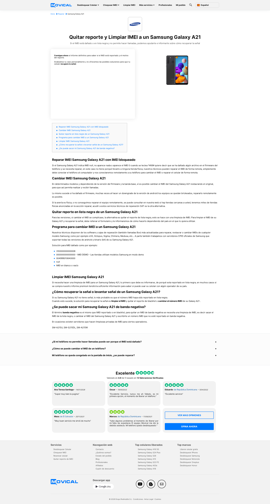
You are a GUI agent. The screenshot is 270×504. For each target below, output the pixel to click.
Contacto (100, 449)
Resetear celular (60, 456)
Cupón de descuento (105, 469)
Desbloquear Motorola (190, 459)
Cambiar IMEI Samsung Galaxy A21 (74, 130)
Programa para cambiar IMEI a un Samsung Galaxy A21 (84, 137)
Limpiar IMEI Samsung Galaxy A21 (74, 141)
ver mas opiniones (189, 415)
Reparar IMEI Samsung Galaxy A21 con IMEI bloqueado (83, 127)
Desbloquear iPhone (189, 452)
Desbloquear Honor (188, 465)
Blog (97, 459)
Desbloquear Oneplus (189, 462)
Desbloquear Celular (87, 5)
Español (204, 5)
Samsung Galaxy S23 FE (148, 462)
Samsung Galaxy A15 (147, 459)
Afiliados (99, 465)
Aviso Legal (148, 499)
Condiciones (138, 499)
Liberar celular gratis (189, 449)
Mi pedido (180, 5)
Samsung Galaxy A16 (147, 469)
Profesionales (165, 5)
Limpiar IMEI (129, 5)
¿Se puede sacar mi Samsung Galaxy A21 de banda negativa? (87, 148)
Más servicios (146, 5)
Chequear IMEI (110, 5)
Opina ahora (189, 426)
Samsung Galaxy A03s (147, 465)
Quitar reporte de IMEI (63, 459)
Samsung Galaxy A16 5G (148, 449)
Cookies (158, 499)
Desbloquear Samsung (190, 456)
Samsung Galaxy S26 (147, 456)
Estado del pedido (104, 456)
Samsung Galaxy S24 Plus (149, 452)
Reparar (61, 14)
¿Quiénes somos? (103, 452)
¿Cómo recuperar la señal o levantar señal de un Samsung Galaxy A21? (91, 145)
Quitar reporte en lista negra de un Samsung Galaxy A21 (84, 134)
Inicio (53, 14)
